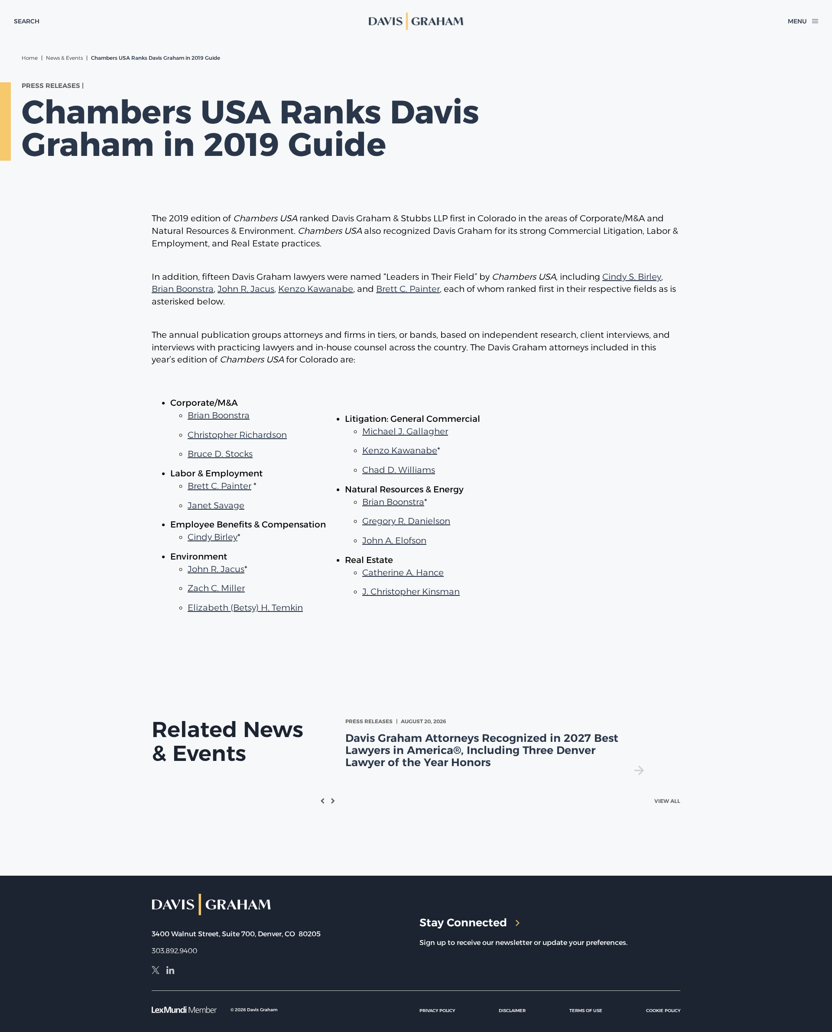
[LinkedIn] (170, 971)
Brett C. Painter (408, 289)
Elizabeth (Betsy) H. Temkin (245, 607)
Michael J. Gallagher (405, 431)
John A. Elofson (394, 540)
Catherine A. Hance (403, 572)
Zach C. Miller (216, 588)
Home (30, 58)
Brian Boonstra (183, 289)
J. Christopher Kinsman (411, 591)
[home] (416, 21)
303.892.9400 (174, 951)
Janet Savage (216, 505)
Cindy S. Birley (631, 277)
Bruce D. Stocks (220, 454)
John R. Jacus (246, 289)
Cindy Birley (212, 537)
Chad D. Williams (398, 470)
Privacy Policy (437, 1010)
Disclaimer (512, 1010)
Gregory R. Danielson (406, 521)
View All (667, 801)
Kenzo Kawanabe (315, 289)
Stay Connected (463, 922)
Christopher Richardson (237, 435)
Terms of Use (585, 1010)
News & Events (64, 58)
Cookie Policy (663, 1010)
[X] (155, 971)
